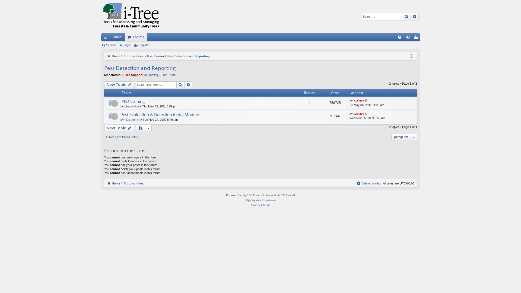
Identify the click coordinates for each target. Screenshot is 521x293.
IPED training (132, 101)
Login (127, 45)
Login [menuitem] (409, 38)
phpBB (246, 195)
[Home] (131, 16)
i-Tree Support (132, 75)
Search (111, 45)
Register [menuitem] (417, 38)
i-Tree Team (168, 75)
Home (117, 37)
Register (144, 45)
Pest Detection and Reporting (140, 68)
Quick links (106, 38)
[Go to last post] (366, 100)
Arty (258, 200)
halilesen (270, 200)
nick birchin (132, 119)
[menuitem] (400, 37)
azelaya (359, 100)
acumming (151, 75)
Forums (138, 37)
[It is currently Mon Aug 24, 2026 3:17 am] (411, 56)
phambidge (132, 106)
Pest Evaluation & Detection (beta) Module (159, 114)
